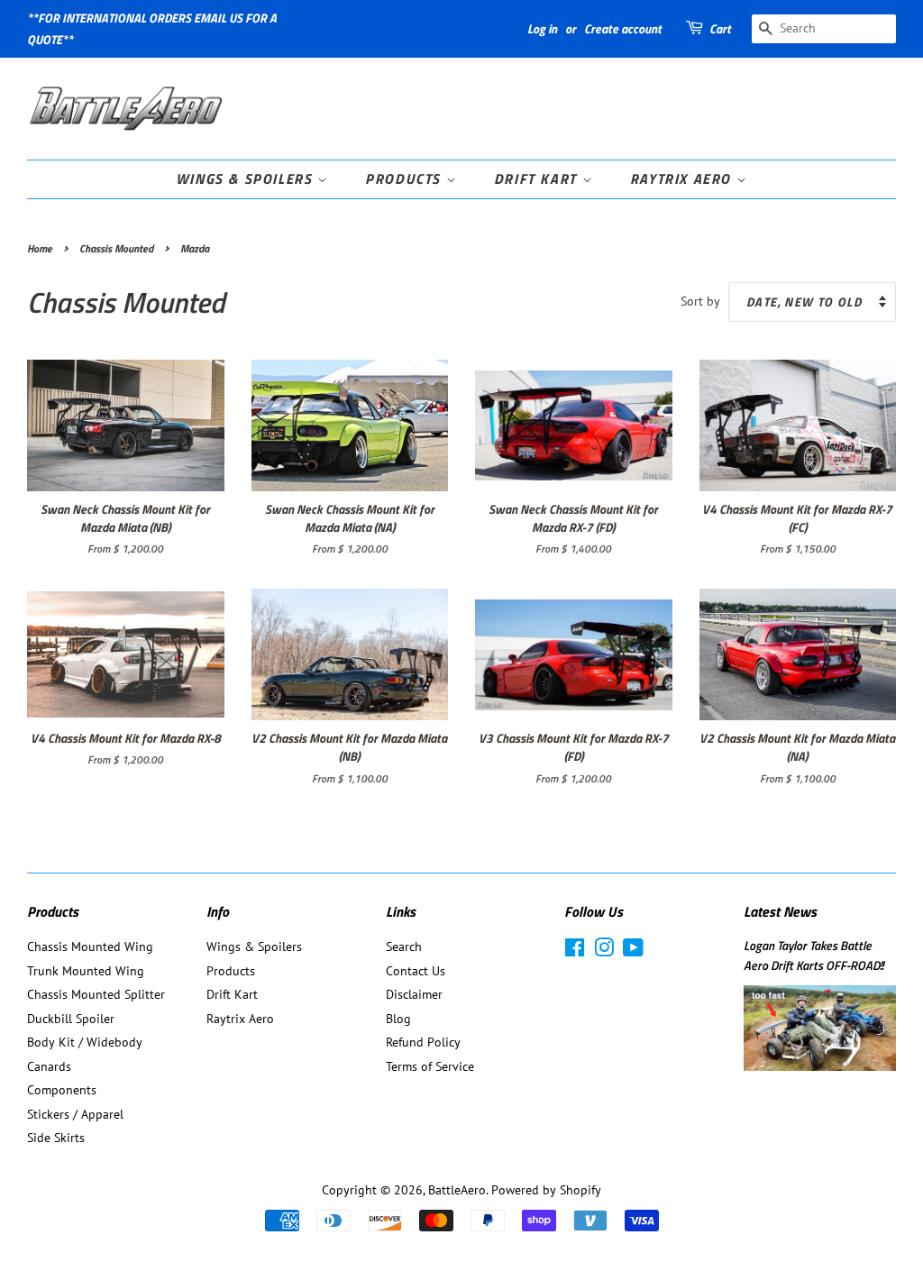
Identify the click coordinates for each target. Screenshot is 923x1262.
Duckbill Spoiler (70, 1019)
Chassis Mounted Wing (90, 946)
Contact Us (415, 971)
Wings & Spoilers (246, 178)
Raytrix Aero (683, 178)
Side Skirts (56, 1137)
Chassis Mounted (116, 248)
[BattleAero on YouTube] (633, 951)
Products (405, 178)
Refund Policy (423, 1042)
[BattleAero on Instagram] (604, 951)
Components (61, 1090)
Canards (49, 1066)
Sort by (700, 300)
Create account (623, 28)
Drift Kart (538, 178)
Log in (542, 28)
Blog (398, 1019)
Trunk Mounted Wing (85, 971)
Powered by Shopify (546, 1190)
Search (404, 946)
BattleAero (457, 1190)
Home (39, 248)
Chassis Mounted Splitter (96, 994)
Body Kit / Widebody (84, 1042)
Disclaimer (414, 994)
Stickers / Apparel (75, 1114)
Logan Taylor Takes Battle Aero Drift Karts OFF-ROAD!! (813, 955)
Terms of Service (430, 1066)
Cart (720, 28)
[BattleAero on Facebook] (574, 951)
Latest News (780, 911)
